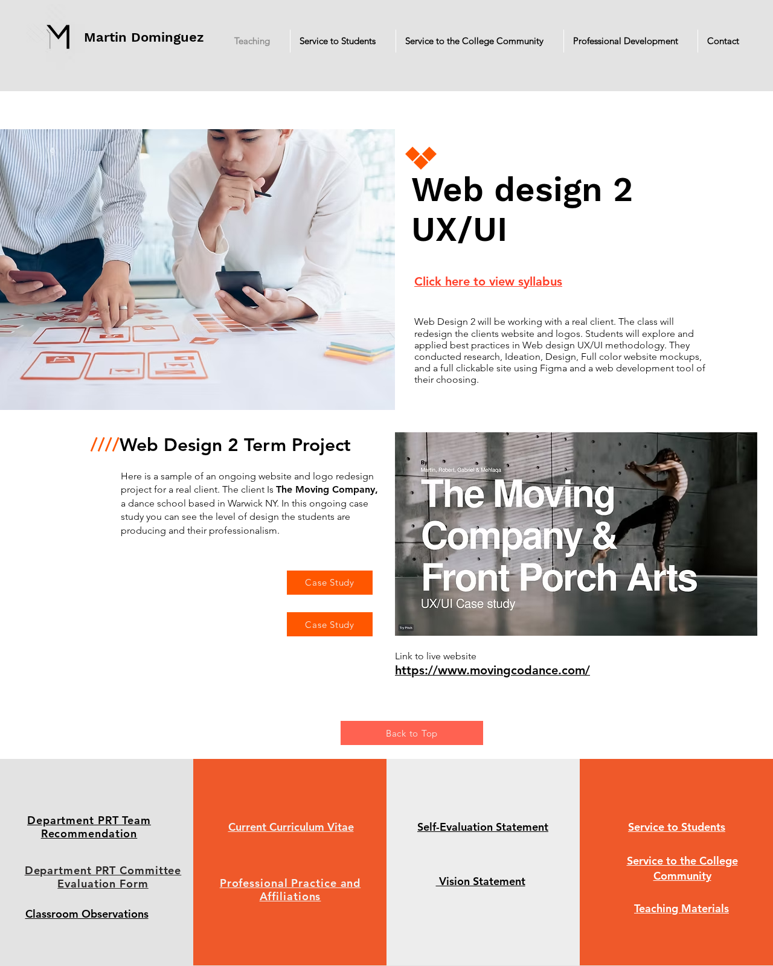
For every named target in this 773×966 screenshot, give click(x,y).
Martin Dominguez (144, 37)
